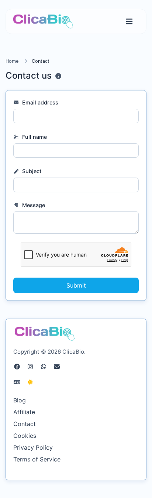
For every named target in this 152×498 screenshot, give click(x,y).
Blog (19, 400)
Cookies (24, 435)
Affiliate (24, 412)
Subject (31, 171)
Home (12, 61)
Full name (34, 137)
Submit (76, 285)
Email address (39, 102)
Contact (24, 423)
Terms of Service (37, 459)
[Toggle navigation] (129, 21)
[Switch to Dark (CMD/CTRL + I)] (30, 382)
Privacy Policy (33, 447)
